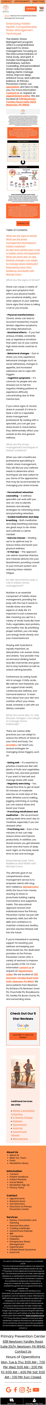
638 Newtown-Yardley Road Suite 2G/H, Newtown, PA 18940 (21, 102)
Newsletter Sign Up (19, 1184)
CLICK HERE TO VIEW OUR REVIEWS (23, 1036)
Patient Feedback (19, 1176)
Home (7, 16)
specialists (13, 87)
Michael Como (30, 886)
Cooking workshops (20, 1228)
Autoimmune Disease (21, 1230)
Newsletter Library (19, 1163)
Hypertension (20, 1124)
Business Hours (17, 1201)
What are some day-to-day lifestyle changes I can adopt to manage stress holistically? (22, 260)
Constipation (16, 1236)
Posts (12, 1160)
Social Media (16, 1182)
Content (14, 1174)
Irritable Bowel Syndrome (23, 1249)
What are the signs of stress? (21, 235)
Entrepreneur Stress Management (20, 1243)
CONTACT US (23, 223)
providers (11, 745)
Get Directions (17, 1203)
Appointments (17, 1198)
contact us (12, 93)
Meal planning (20, 1138)
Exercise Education (19, 1225)
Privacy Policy (17, 1187)
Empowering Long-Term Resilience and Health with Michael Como (20, 271)
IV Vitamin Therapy (23, 1117)
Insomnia (18, 1128)
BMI (11, 1233)
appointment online (18, 96)
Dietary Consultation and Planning (23, 1221)
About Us (14, 1155)
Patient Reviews (18, 1179)
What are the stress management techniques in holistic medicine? (21, 243)
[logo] (5, 6)
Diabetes (17, 1121)
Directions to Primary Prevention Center (21, 1208)
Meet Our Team (18, 1157)
